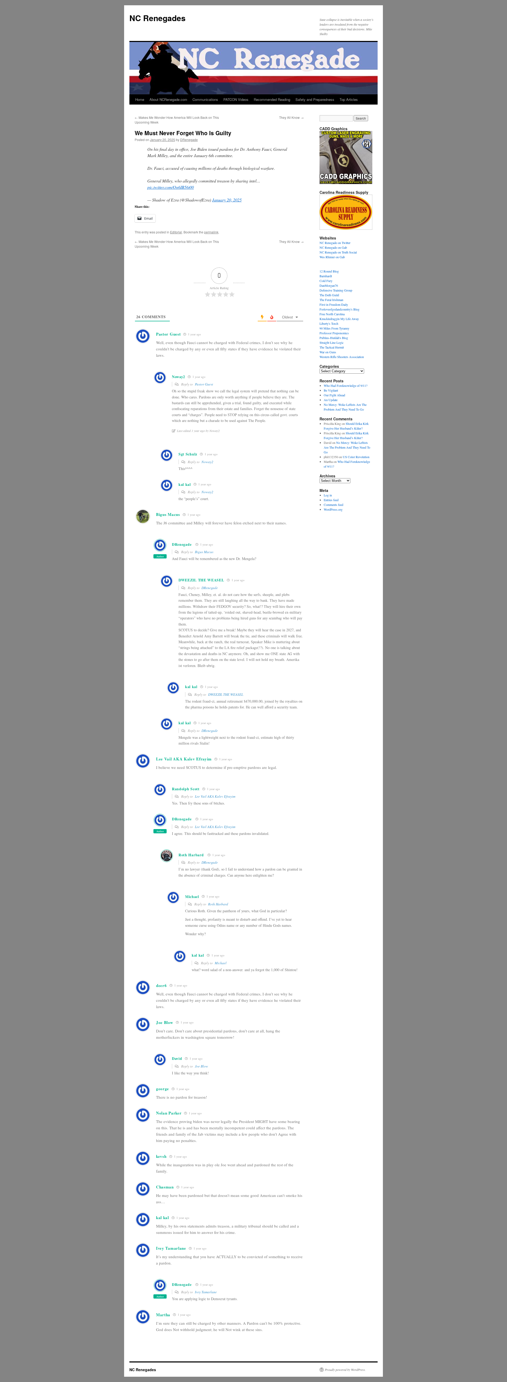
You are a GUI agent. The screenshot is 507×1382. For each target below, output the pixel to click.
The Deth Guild (329, 295)
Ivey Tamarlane (206, 1292)
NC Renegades (157, 17)
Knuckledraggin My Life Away (339, 319)
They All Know (291, 117)
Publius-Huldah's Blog (334, 338)
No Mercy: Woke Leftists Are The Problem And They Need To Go (347, 447)
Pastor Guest (204, 384)
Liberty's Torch (329, 323)
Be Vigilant (331, 390)
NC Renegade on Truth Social (338, 252)
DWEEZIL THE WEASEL (225, 694)
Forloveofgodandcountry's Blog (339, 309)
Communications (205, 99)
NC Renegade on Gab (333, 247)
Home (139, 99)
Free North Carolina (332, 314)
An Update (330, 400)
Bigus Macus (204, 551)
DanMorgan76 (329, 285)
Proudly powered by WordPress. (345, 1369)
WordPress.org (333, 509)
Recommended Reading (272, 99)
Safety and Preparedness (314, 99)
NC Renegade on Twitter (335, 243)
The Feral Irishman (331, 300)
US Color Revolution (356, 457)
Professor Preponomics (334, 333)
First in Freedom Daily (334, 304)
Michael (221, 963)
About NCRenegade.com (168, 99)
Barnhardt (326, 276)
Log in (328, 495)
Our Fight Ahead (334, 395)
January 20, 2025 (227, 200)
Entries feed (331, 500)
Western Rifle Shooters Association (342, 357)
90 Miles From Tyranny (334, 328)
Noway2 (207, 461)
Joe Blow (201, 1066)
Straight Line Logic (332, 342)
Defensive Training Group (336, 290)
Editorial (176, 232)
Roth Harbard (191, 855)
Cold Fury (326, 281)
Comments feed (333, 504)
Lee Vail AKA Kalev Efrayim (215, 796)
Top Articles (349, 99)
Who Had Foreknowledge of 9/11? (345, 385)
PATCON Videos (235, 99)
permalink (211, 232)
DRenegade (189, 139)
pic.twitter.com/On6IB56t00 (170, 187)
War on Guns (328, 352)
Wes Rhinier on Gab (332, 257)
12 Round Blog (329, 271)
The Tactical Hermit (332, 347)
